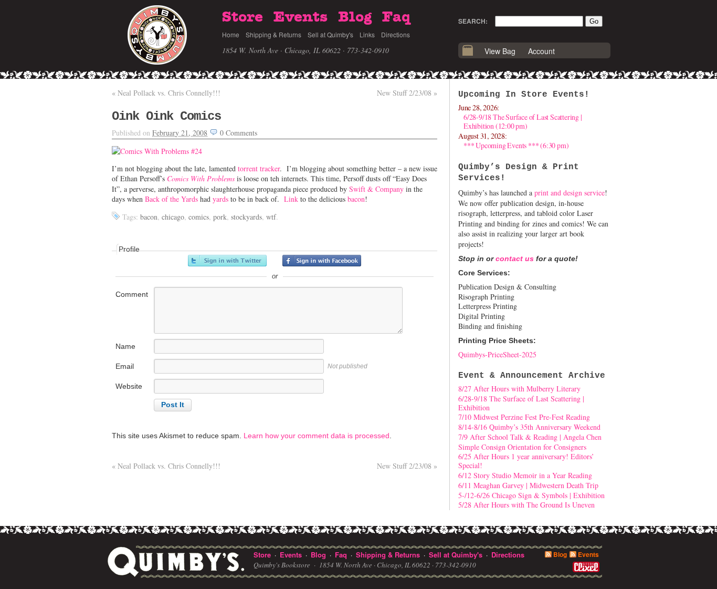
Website (128, 386)
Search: (473, 21)
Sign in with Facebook (321, 260)
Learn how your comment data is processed (316, 435)
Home (230, 34)
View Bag (499, 51)
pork (220, 217)
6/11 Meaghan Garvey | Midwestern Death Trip (528, 485)
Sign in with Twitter (227, 260)
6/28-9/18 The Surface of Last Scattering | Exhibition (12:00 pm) (522, 121)
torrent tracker (259, 168)
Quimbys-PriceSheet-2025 (497, 354)
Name (125, 346)
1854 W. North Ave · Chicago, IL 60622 (281, 50)
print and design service (569, 193)
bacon (356, 199)
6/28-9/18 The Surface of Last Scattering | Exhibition (521, 403)
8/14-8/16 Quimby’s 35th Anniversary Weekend (529, 427)
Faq (396, 17)
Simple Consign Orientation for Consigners (522, 447)
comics (198, 217)
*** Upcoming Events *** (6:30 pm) (515, 145)
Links (367, 34)
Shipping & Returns (273, 34)
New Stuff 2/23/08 (407, 93)
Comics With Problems (201, 178)
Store (242, 17)
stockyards (246, 217)
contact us (514, 258)
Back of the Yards (171, 199)
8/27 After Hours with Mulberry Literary (519, 389)
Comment (131, 294)
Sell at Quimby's (330, 34)
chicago (173, 217)
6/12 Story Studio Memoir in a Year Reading (525, 475)
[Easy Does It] (157, 151)
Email (124, 366)
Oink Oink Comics (166, 116)
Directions (395, 34)
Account (541, 51)
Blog (355, 17)
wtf (271, 217)
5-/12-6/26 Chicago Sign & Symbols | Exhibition (531, 495)
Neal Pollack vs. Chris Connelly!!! (166, 93)
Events (300, 17)
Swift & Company (376, 189)
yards (220, 199)
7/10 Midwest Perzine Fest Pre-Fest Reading (524, 417)
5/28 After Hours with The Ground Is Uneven (526, 505)
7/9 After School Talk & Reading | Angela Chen (530, 437)
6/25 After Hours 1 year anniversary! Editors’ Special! (526, 460)
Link (291, 199)
